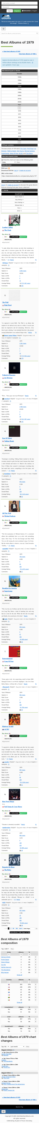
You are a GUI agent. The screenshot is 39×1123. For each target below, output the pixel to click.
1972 (19, 117)
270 (22, 358)
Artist (18, 211)
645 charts (22, 627)
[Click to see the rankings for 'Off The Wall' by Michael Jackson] (14, 506)
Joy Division (8, 378)
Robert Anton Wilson (10, 335)
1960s (19, 83)
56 (20, 489)
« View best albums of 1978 (11, 51)
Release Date (19, 205)
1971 (19, 114)
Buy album (5, 234)
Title (18, 208)
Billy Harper (5, 972)
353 (20, 637)
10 (20, 915)
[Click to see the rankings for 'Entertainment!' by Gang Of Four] (14, 651)
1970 (19, 111)
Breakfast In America (9, 588)
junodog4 (7, 399)
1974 (19, 123)
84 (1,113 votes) (24, 494)
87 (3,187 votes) (25, 283)
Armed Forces (6, 1083)
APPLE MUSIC (15, 236)
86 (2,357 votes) (25, 419)
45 (22, 710)
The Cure (6, 1078)
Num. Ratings (19, 202)
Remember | (28, 11)
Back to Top (19, 1107)
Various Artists (5, 957)
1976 (19, 130)
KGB (3, 902)
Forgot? (34, 11)
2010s (19, 99)
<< (19, 108)
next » (21, 928)
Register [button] (17, 11)
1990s (19, 92)
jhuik (5, 619)
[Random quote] (28, 23)
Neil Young (20, 151)
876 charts (22, 481)
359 (20, 705)
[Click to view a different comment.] (36, 260)
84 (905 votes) (24, 848)
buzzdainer (7, 474)
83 (20, 564)
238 (20, 491)
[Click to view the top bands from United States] (9, 984)
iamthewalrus (6, 828)
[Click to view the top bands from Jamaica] (9, 997)
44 (22, 850)
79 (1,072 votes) (24, 569)
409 (20, 780)
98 (20, 777)
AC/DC (21, 153)
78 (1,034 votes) (24, 782)
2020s (19, 102)
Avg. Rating (18, 199)
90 (20, 702)
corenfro (6, 762)
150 (20, 918)
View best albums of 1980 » (28, 54)
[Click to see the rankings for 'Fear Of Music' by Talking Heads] (14, 431)
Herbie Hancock (6, 967)
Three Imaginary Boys (9, 1077)
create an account (25, 170)
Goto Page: (27, 928)
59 (22, 642)
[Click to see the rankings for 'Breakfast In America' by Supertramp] (14, 581)
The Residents (5, 970)
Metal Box (5, 1089)
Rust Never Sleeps (8, 801)
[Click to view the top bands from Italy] (9, 1000)
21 (20, 281)
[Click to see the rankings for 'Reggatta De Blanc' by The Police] (14, 860)
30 (22, 925)
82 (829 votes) (24, 639)
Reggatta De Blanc (8, 867)
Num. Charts (18, 197)
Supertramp (5, 153)
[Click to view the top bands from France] (9, 995)
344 (20, 566)
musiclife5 (5, 549)
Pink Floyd (30, 148)
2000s (19, 95)
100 (20, 843)
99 (13, 928)
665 (20, 920)
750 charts (22, 556)
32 (20, 353)
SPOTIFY (24, 236)
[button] (3, 28)
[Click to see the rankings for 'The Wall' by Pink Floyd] (14, 295)
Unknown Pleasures (8, 375)
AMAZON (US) (8, 239)
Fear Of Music (7, 438)
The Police (29, 153)
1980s (19, 89)
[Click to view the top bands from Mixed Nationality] (9, 992)
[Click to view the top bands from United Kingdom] (9, 987)
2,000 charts (23, 406)
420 (20, 845)
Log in (16, 170)
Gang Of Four (14, 153)
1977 (19, 133)
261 (22, 285)
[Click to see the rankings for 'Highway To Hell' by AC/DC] (14, 719)
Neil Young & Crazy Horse (13, 806)
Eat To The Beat (6, 1054)
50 (22, 496)
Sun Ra (3, 965)
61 (22, 785)
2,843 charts (23, 271)
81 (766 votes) (24, 707)
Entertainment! (7, 658)
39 (20, 416)
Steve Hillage (5, 962)
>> (19, 142)
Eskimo (4, 1060)
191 (22, 421)
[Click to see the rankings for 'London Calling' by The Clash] (14, 220)
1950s (19, 80)
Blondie (6, 1055)
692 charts (22, 695)
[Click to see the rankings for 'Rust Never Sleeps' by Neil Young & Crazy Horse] (14, 794)
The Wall (5, 302)
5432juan (5, 263)
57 (22, 571)
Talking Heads (11, 151)
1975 (19, 127)
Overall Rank (19, 194)
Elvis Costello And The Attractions (14, 1084)
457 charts (22, 910)
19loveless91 (5, 687)
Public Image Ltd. (9, 1090)
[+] (8, 260)
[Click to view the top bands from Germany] (9, 990)
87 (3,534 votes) (25, 356)
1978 (19, 136)
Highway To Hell (7, 726)
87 (20, 634)
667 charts (22, 770)
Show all (19, 975)
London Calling (7, 227)
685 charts (22, 835)
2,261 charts (23, 343)
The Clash (23, 148)
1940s (19, 77)
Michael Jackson (30, 151)
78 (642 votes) (24, 923)
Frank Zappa (5, 959)
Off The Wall (6, 513)
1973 (19, 120)
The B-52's (5, 1066)
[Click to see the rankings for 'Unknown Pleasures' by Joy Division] (14, 368)
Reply (12, 260)
